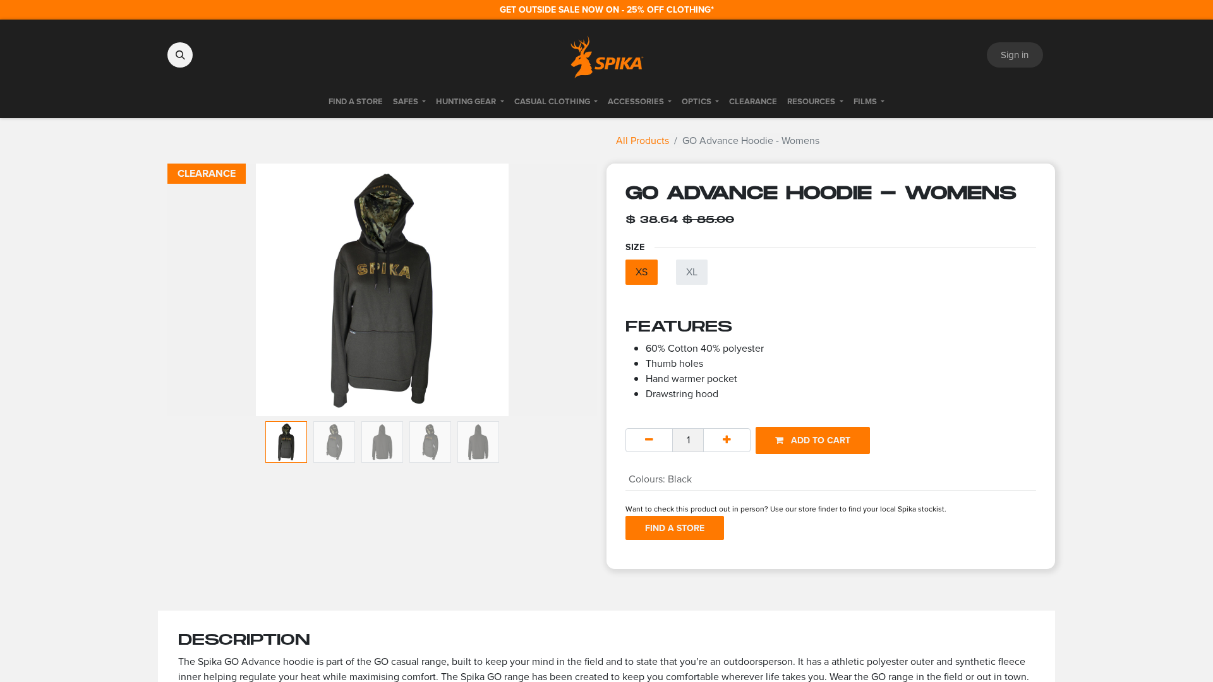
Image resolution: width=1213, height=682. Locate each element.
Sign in (1015, 55)
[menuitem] (355, 101)
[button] (180, 55)
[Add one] (727, 440)
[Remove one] (649, 440)
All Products (642, 140)
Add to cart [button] (819, 440)
